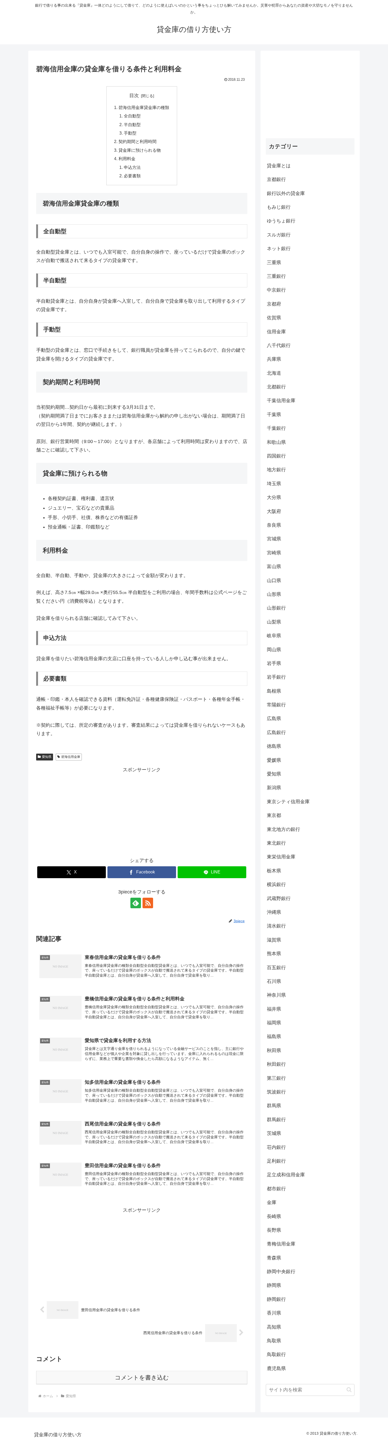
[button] (349, 1390)
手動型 (130, 133)
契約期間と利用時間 (138, 141)
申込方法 (132, 167)
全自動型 (132, 115)
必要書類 (132, 175)
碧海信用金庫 (70, 757)
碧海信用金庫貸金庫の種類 (144, 107)
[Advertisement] (141, 811)
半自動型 (132, 124)
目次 (134, 95)
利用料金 (127, 158)
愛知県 (46, 757)
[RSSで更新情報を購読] (148, 903)
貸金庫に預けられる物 (140, 150)
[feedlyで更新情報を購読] (135, 903)
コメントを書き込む (142, 1377)
